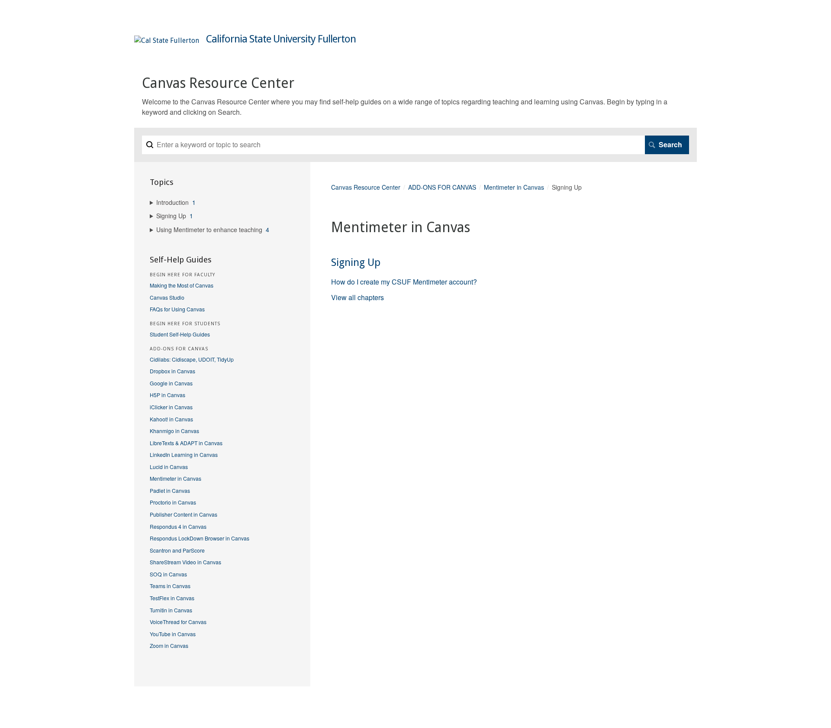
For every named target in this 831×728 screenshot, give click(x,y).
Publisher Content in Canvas (183, 514)
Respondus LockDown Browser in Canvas (199, 538)
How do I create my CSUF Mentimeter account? (404, 282)
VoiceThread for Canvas (178, 621)
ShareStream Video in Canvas (185, 562)
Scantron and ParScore (177, 550)
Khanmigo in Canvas (174, 430)
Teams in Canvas (170, 585)
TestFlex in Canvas (172, 598)
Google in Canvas (171, 383)
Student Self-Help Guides (180, 334)
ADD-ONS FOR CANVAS (442, 187)
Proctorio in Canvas (173, 502)
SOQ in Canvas (168, 574)
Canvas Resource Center (365, 187)
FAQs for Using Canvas (177, 309)
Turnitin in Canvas (171, 610)
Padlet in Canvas (170, 490)
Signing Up (355, 262)
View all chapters (357, 297)
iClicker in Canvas (171, 407)
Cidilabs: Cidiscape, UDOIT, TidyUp (192, 359)
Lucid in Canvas (169, 466)
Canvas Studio (167, 297)
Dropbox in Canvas (172, 371)
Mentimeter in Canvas (514, 187)
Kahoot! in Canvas (171, 419)
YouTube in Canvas (173, 633)
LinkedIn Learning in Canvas (184, 454)
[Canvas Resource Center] (166, 40)
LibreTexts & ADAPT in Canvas (186, 443)
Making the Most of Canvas (181, 285)
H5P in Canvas (167, 394)
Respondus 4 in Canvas (178, 526)
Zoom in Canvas (169, 645)
